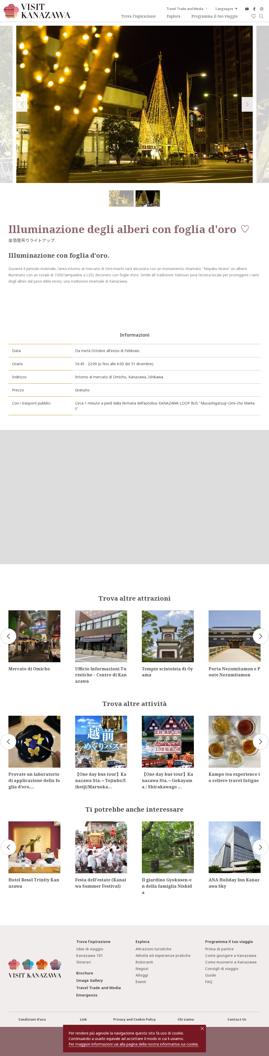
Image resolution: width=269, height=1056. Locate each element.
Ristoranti (144, 962)
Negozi (142, 968)
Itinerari (83, 962)
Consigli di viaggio (222, 968)
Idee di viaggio (89, 948)
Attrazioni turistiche (153, 948)
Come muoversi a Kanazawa (231, 962)
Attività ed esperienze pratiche (163, 955)
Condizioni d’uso (32, 1019)
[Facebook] (254, 8)
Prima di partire (219, 948)
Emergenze (86, 995)
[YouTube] (247, 8)
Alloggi (142, 975)
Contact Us (236, 1019)
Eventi (141, 981)
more (13, 612)
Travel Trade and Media (184, 9)
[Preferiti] (254, 16)
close (202, 1028)
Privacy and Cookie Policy (134, 1019)
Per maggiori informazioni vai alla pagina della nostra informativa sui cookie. (134, 1044)
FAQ (208, 981)
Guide (210, 975)
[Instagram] (261, 8)
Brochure (84, 973)
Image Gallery (89, 980)
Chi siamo (186, 1019)
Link (83, 1019)
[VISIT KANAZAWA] (37, 16)
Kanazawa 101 (89, 955)
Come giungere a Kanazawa (230, 955)
